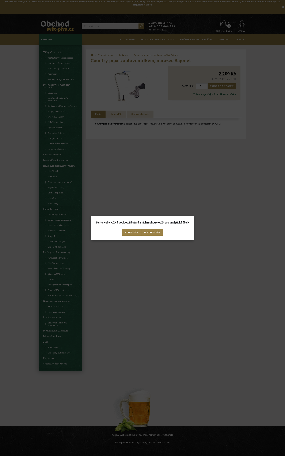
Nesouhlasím (152, 232)
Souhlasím (131, 232)
